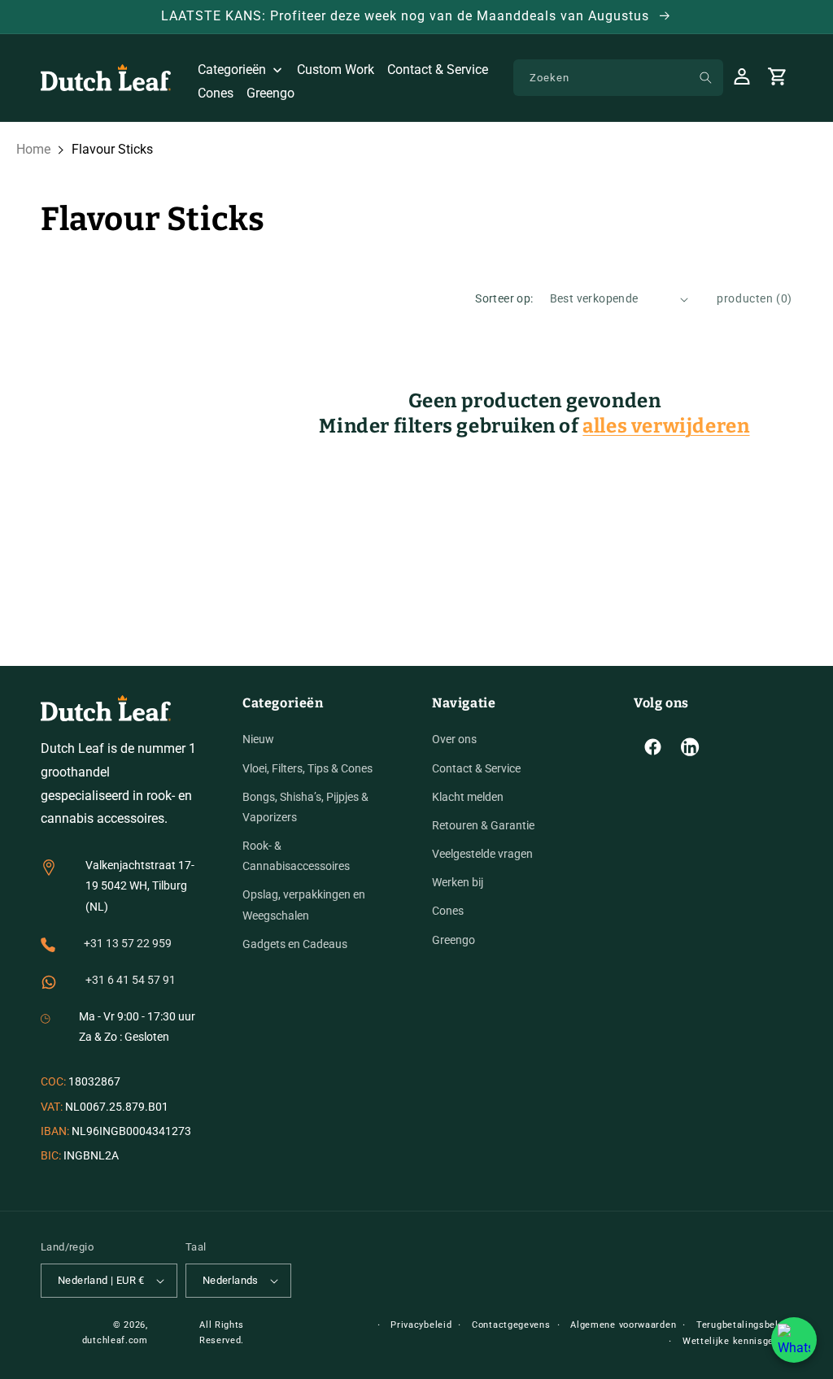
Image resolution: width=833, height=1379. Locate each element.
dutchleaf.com (115, 1340)
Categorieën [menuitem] (232, 69)
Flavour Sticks (112, 149)
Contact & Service (476, 768)
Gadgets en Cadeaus (294, 944)
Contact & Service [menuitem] (437, 69)
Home (33, 149)
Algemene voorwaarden (623, 1325)
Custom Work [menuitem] (335, 69)
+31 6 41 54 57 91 (130, 979)
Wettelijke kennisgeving (737, 1341)
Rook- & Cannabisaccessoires (296, 855)
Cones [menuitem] (215, 93)
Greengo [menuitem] (270, 93)
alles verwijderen (665, 426)
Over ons (454, 739)
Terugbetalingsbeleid (744, 1325)
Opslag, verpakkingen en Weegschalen (303, 904)
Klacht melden (468, 796)
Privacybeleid (420, 1325)
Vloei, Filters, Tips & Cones (307, 768)
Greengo (453, 939)
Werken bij (457, 882)
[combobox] (618, 77)
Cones (448, 910)
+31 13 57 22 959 (128, 943)
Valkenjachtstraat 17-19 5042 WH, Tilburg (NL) (139, 885)
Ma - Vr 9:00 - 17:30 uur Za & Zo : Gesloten (137, 1026)
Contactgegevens (511, 1325)
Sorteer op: (504, 298)
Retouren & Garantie (483, 825)
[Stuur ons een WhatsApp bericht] (794, 1340)
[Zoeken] (705, 77)
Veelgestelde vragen (482, 853)
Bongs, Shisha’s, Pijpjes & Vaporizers (305, 807)
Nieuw (258, 739)
